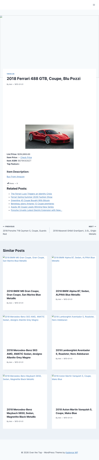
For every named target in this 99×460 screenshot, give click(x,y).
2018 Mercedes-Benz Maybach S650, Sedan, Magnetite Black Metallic (21, 413)
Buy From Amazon (16, 176)
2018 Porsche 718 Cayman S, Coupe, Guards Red (24, 230)
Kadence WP (72, 452)
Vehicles (10, 74)
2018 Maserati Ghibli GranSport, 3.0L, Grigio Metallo (74, 230)
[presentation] (25, 270)
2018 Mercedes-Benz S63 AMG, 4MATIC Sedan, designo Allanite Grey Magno (24, 354)
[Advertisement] (49, 106)
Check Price (26, 157)
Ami (10, 84)
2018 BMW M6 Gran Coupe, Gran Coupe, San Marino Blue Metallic (24, 295)
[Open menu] (94, 5)
